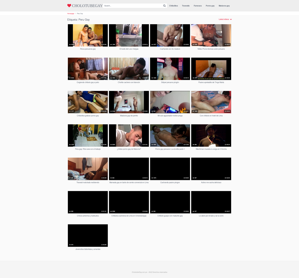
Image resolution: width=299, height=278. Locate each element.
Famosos (198, 5)
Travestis (186, 5)
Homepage (70, 13)
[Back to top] (292, 270)
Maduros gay (224, 5)
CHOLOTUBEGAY (87, 6)
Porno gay (210, 5)
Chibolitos (173, 5)
